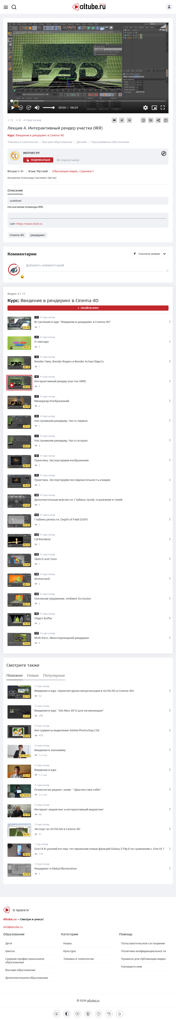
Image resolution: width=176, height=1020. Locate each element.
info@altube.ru (13, 927)
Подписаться (40, 159)
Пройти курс (90, 308)
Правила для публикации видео (143, 958)
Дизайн (82, 142)
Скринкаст (86, 171)
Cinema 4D (17, 235)
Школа (10, 951)
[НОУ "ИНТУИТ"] (163, 153)
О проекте (21, 910)
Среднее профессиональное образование (24, 960)
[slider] (48, 107)
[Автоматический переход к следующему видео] (114, 120)
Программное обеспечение (110, 142)
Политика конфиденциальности (143, 951)
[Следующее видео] (129, 120)
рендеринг (37, 235)
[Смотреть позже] (143, 120)
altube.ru (93, 1000)
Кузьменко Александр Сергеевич (32, 177)
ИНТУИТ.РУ (31, 153)
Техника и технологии (23, 142)
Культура (69, 951)
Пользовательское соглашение (143, 943)
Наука (67, 943)
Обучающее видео (65, 171)
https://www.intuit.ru (29, 223)
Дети (8, 943)
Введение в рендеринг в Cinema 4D (36, 135)
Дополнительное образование (26, 977)
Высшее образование (57, 142)
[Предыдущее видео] (121, 120)
